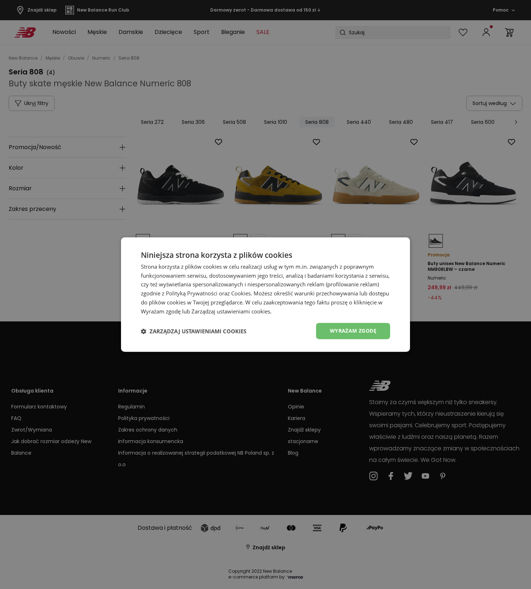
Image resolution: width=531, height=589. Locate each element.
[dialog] (265, 294)
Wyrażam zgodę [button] (353, 331)
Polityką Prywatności (191, 293)
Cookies (241, 293)
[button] (193, 331)
